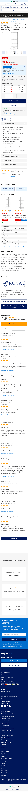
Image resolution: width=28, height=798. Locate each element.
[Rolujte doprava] (26, 15)
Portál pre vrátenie (14, 665)
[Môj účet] (22, 4)
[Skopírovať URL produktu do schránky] (26, 24)
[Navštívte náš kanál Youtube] (2, 706)
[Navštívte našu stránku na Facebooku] (5, 706)
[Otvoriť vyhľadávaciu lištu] (16, 4)
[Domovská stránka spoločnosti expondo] (3, 19)
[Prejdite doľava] (1, 15)
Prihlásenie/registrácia (8, 73)
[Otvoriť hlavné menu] (2, 4)
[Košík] (25, 4)
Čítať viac (12, 176)
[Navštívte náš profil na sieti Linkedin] (7, 706)
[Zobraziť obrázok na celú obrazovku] (26, 49)
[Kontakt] (19, 3)
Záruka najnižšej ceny (9, 114)
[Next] (24, 52)
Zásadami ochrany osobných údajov (12, 645)
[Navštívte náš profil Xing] (10, 706)
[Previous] (3, 52)
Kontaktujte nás (14, 660)
